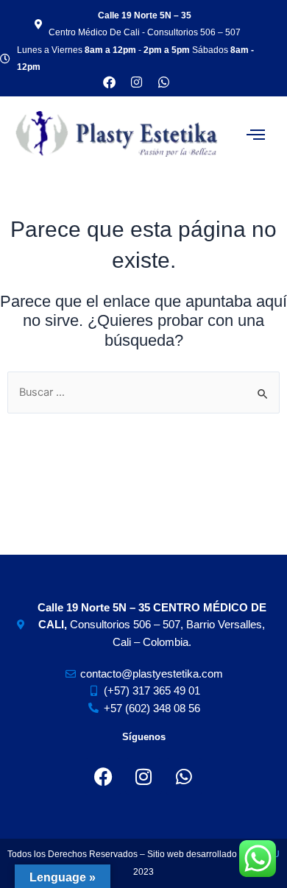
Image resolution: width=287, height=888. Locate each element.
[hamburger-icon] (255, 134)
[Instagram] (143, 776)
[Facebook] (103, 776)
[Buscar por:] (143, 392)
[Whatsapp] (163, 82)
